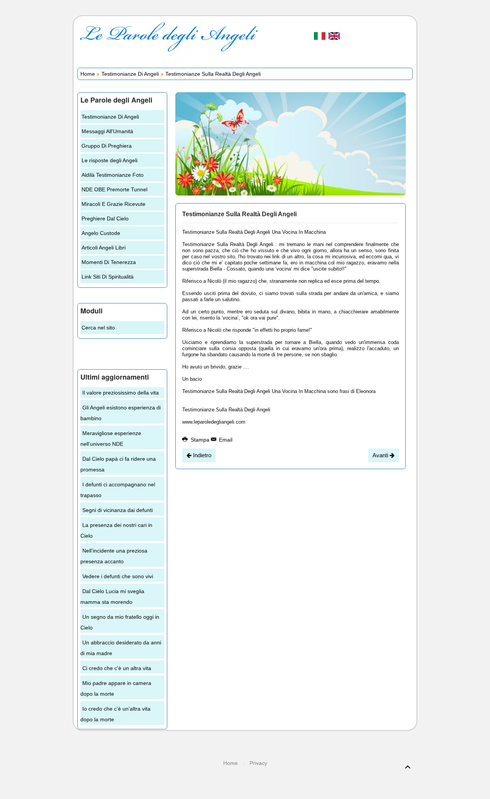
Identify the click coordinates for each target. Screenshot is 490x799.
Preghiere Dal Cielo (105, 218)
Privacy (258, 763)
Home (87, 74)
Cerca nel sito (98, 327)
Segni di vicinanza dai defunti (117, 510)
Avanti (381, 455)
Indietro (201, 455)
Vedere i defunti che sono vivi (117, 576)
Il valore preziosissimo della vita (120, 393)
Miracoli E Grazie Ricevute (113, 204)
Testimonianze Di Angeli (130, 74)
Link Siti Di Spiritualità (108, 277)
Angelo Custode (101, 233)
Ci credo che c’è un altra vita (116, 668)
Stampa (200, 440)
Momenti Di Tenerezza (109, 262)
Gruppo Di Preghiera (107, 146)
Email (224, 440)
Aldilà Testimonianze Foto (113, 175)
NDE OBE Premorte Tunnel (114, 189)
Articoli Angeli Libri (104, 248)
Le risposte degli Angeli (109, 160)
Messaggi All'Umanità (107, 131)
